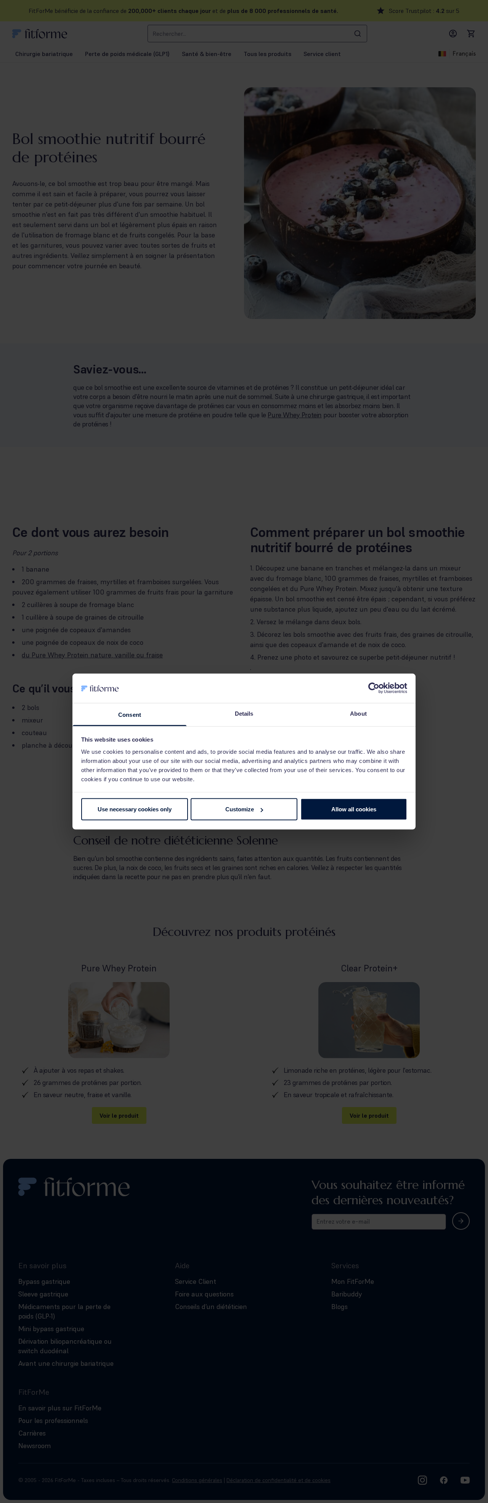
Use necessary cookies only (135, 809)
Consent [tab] (129, 714)
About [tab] (358, 713)
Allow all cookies (353, 809)
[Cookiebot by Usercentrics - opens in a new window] (373, 688)
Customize (239, 809)
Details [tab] (244, 713)
